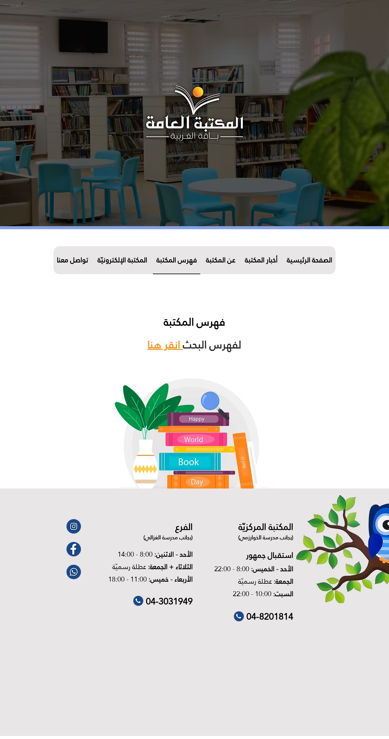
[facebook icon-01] (74, 549)
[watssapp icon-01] (74, 572)
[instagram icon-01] (74, 526)
